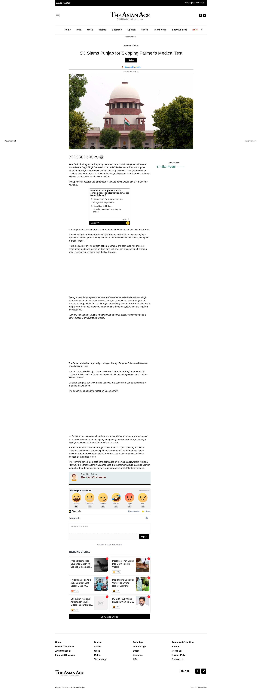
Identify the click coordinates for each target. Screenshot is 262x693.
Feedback (177, 651)
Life (135, 659)
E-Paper (176, 646)
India (78, 30)
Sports (144, 30)
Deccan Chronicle (64, 646)
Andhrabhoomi (63, 651)
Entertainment (179, 30)
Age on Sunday (198, 3)
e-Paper (188, 3)
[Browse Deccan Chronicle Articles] (74, 477)
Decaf (136, 651)
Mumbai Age (139, 646)
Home (68, 30)
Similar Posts (166, 166)
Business (117, 30)
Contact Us (178, 659)
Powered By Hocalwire (198, 687)
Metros (102, 30)
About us (138, 655)
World (90, 30)
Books (97, 642)
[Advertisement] (110, 275)
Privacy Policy (179, 655)
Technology (160, 30)
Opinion (131, 30)
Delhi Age (138, 642)
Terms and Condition (183, 642)
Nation (131, 60)
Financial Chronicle (65, 655)
